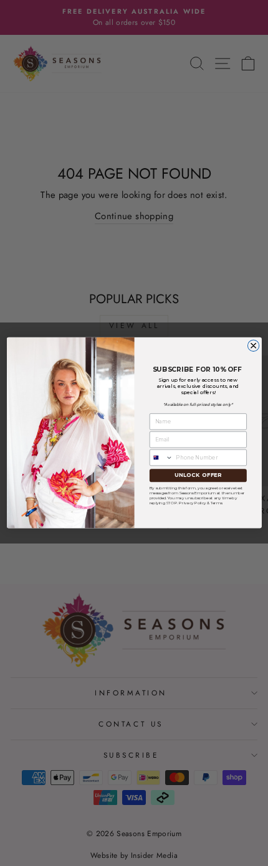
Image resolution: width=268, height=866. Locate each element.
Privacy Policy (192, 502)
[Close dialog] (253, 345)
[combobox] (161, 458)
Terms (215, 502)
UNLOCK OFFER (197, 476)
